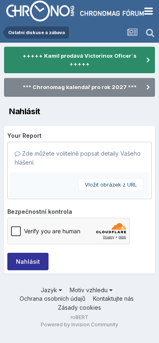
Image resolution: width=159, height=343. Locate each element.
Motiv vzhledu (89, 290)
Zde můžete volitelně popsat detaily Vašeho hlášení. (78, 158)
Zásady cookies (79, 307)
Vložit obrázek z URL (111, 184)
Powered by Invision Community (79, 324)
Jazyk (50, 290)
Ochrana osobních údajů (52, 298)
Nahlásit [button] (28, 261)
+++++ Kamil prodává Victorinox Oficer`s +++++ (79, 59)
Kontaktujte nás (113, 298)
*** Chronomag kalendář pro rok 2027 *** (80, 87)
